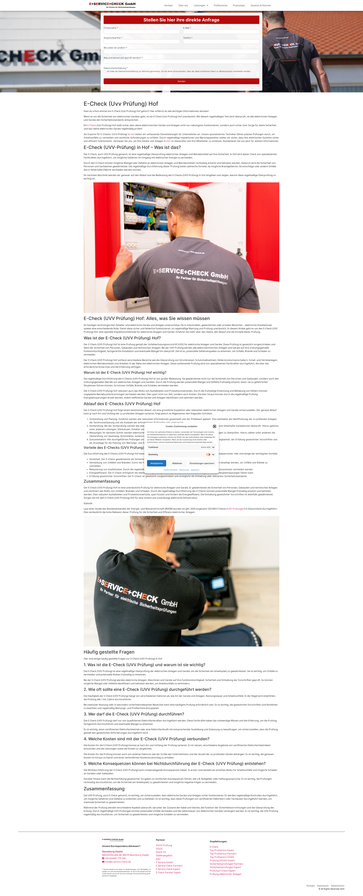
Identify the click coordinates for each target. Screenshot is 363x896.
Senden (181, 81)
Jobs (158, 858)
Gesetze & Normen (261, 5)
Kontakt (168, 5)
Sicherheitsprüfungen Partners (226, 863)
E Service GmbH (164, 862)
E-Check (91, 125)
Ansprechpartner (113, 38)
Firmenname (111, 28)
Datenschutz (184, 470)
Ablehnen (177, 463)
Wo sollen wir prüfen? (115, 48)
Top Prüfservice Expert (222, 850)
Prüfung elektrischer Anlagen (225, 874)
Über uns (183, 5)
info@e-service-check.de (117, 861)
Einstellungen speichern (202, 463)
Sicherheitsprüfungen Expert (225, 867)
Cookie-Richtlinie (171, 470)
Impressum (195, 470)
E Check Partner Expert (168, 872)
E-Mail (187, 28)
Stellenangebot (164, 855)
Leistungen (199, 5)
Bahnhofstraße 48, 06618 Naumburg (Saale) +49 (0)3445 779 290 (125, 855)
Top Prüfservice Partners (223, 853)
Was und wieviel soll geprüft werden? (123, 58)
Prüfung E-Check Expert (222, 870)
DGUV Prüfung (164, 845)
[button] (214, 426)
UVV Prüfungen (235, 508)
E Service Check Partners (169, 865)
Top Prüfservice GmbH (222, 857)
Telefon (187, 38)
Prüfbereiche (220, 5)
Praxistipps (239, 5)
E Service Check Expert (168, 869)
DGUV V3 (161, 852)
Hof (133, 134)
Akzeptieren (156, 463)
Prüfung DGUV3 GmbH (222, 860)
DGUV (159, 848)
